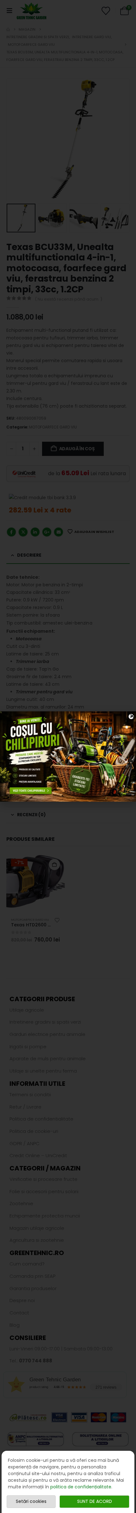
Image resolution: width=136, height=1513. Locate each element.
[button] (132, 715)
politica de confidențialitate (80, 1487)
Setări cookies (31, 1501)
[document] (68, 756)
